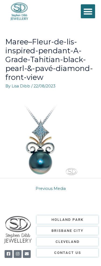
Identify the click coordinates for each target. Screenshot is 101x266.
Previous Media (51, 188)
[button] (88, 11)
